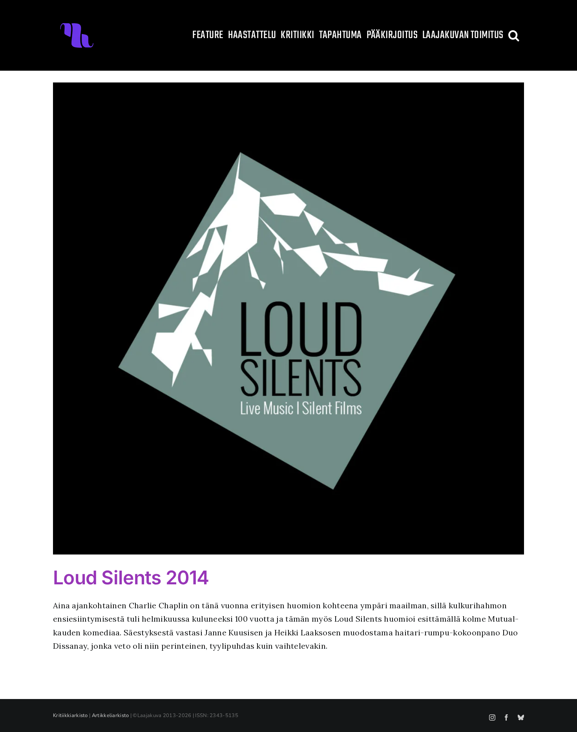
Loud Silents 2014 (131, 577)
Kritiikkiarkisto (70, 715)
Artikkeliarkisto (110, 715)
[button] (513, 35)
